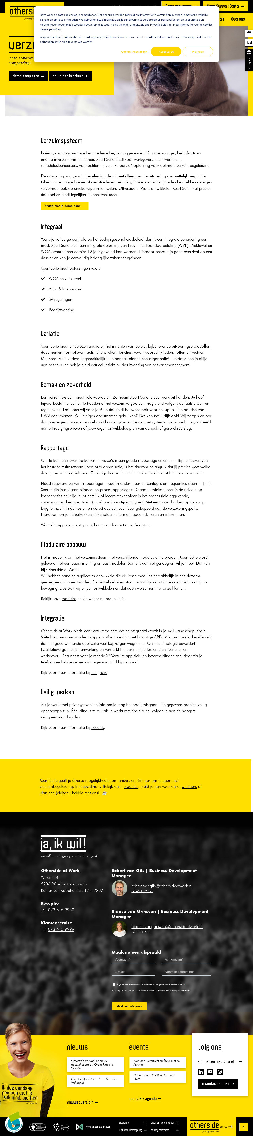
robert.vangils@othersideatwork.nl (161, 885)
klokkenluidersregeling (130, 1130)
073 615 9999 (61, 929)
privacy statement (160, 1130)
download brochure (68, 76)
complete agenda (143, 1098)
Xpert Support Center (223, 6)
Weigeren (198, 51)
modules (69, 598)
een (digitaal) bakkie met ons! (73, 792)
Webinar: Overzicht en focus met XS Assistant (156, 1062)
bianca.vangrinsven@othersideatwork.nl (167, 926)
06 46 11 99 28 (142, 891)
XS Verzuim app (119, 655)
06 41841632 (140, 932)
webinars (189, 786)
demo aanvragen (26, 76)
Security (97, 727)
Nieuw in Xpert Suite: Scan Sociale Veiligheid (93, 1081)
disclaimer (124, 1122)
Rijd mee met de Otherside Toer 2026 (154, 1077)
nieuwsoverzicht (80, 1102)
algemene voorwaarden (162, 1122)
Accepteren (166, 51)
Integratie (99, 672)
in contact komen (215, 1083)
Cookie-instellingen (134, 51)
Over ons (238, 19)
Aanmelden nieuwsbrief (216, 1061)
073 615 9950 (61, 909)
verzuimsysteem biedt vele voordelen (79, 397)
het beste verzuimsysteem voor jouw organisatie (81, 466)
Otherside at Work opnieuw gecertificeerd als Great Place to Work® (92, 1064)
